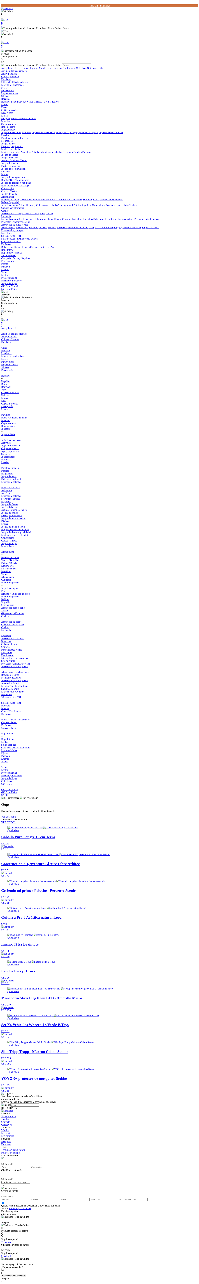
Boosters (25, 238)
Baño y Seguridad (10, 202)
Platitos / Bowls (46, 199)
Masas (4, 87)
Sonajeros (93, 132)
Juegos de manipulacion (13, 177)
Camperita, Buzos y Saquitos (15, 258)
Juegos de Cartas (9, 154)
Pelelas (22, 205)
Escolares (6, 79)
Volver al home (8, 816)
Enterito (5, 269)
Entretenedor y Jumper (12, 230)
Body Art (21, 101)
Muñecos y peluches (11, 149)
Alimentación (7, 196)
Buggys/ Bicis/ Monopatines (15, 180)
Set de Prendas (8, 255)
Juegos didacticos (9, 157)
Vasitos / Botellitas (29, 199)
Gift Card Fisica (9, 289)
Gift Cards (92, 68)
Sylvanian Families (72, 152)
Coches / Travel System (33, 213)
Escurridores (60, 199)
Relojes (55, 101)
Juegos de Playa (9, 283)
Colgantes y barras (60, 132)
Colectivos (81, 68)
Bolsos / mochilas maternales (15, 247)
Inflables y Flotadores (11, 280)
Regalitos (5, 99)
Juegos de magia (9, 194)
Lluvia (4, 115)
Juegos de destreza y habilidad (16, 182)
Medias (18, 252)
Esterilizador (111, 219)
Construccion (7, 188)
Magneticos (7, 140)
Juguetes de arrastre (41, 132)
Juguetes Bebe (8, 129)
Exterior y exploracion (12, 146)
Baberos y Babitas (38, 227)
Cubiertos (118, 199)
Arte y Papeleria (9, 68)
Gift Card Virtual (9, 286)
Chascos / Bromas (42, 101)
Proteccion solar (9, 277)
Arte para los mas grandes (14, 71)
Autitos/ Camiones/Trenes (14, 160)
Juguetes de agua (9, 205)
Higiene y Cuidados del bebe (40, 205)
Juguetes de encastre (11, 132)
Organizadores (8, 124)
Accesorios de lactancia (22, 219)
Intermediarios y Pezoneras (131, 219)
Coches (5, 210)
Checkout (6, 1256)
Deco (4, 107)
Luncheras (22, 82)
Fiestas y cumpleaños (11, 166)
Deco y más (24, 68)
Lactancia (6, 216)
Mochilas (12, 82)
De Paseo (6, 244)
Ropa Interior (7, 250)
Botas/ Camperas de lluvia (23, 118)
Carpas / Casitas (9, 191)
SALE (101, 68)
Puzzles (5, 135)
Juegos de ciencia (9, 163)
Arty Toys (37, 152)
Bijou (13, 101)
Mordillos (87, 199)
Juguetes (34, 68)
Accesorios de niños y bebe (14, 224)
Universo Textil (60, 68)
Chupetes (66, 219)
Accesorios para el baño (117, 205)
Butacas (34, 238)
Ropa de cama (8, 127)
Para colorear (7, 90)
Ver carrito (6, 1242)
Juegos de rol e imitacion (13, 168)
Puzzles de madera (10, 138)
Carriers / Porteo (38, 247)
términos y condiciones (20, 1208)
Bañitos (77, 205)
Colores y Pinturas (10, 76)
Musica (4, 174)
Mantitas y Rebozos (57, 227)
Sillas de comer (74, 199)
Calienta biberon (53, 219)
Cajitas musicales (9, 110)
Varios (30, 101)
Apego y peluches (79, 132)
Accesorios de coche (11, 213)
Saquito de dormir (150, 227)
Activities (26, 132)
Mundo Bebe (46, 68)
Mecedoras (6, 233)
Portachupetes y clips (82, 219)
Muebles (5, 121)
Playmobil (87, 152)
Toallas (133, 205)
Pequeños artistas (9, 93)
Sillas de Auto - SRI (11, 236)
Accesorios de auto (104, 227)
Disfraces (5, 171)
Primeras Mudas (9, 261)
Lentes (4, 275)
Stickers (5, 96)
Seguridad (86, 205)
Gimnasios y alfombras (12, 208)
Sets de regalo (152, 219)
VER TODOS (8, 822)
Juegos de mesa (8, 143)
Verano (72, 68)
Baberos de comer (10, 199)
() (5, 22)
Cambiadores (98, 205)
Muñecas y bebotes (10, 152)
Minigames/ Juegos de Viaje (15, 185)
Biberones (40, 219)
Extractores (98, 219)
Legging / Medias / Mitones (127, 227)
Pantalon (5, 266)
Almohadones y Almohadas (14, 227)
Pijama (4, 264)
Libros (4, 104)
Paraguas (5, 118)
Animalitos (26, 152)
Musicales (118, 132)
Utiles (4, 82)
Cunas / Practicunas (11, 241)
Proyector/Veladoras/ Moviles (15, 222)
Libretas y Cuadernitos (12, 85)
